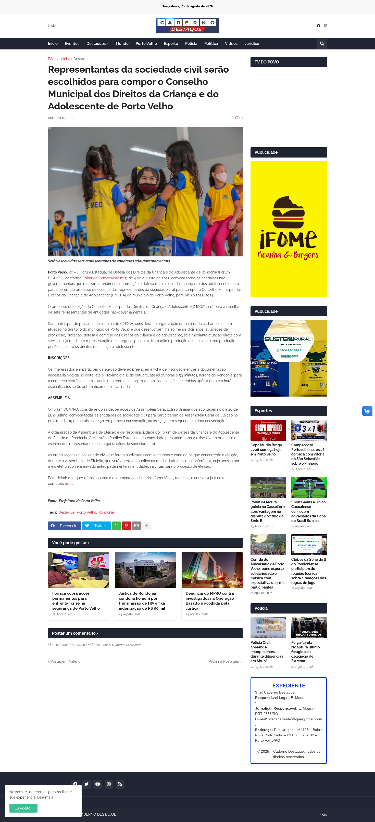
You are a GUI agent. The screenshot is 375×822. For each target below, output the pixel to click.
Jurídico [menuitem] (252, 43)
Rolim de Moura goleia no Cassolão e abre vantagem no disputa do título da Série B (268, 511)
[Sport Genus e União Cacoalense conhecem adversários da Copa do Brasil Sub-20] (309, 487)
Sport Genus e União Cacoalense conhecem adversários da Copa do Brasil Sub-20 (308, 511)
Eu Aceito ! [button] (23, 808)
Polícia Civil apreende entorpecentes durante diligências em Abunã (267, 652)
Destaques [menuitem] (96, 43)
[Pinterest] (126, 525)
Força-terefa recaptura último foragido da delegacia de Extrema (305, 652)
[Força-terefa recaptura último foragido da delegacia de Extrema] (309, 627)
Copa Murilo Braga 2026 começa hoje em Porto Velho (266, 449)
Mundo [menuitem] (122, 43)
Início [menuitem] (53, 43)
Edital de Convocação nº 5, (105, 278)
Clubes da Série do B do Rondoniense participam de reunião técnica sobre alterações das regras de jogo (308, 571)
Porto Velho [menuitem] (146, 43)
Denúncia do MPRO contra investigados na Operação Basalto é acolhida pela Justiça (210, 601)
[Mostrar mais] (146, 525)
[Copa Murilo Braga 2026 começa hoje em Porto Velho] (268, 430)
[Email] (136, 525)
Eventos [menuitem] (72, 43)
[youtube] (97, 784)
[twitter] (86, 784)
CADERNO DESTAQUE (97, 814)
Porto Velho (86, 512)
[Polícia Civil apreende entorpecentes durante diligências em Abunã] (268, 627)
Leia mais (45, 797)
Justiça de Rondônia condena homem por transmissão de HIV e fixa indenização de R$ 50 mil (142, 601)
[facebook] (318, 25)
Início (52, 26)
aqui (68, 483)
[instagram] (325, 25)
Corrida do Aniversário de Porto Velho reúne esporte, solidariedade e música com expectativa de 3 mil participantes (267, 573)
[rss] (120, 784)
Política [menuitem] (211, 43)
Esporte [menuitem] (171, 43)
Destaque (81, 59)
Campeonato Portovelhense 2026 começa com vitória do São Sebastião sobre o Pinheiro (308, 454)
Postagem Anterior (66, 661)
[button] (322, 44)
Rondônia (106, 512)
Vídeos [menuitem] (231, 43)
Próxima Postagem (224, 661)
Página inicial (59, 59)
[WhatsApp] (116, 525)
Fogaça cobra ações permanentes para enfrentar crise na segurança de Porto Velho (76, 601)
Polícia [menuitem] (191, 43)
